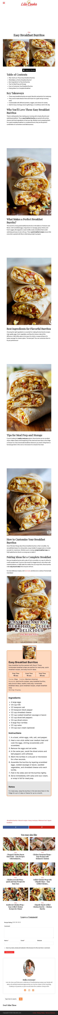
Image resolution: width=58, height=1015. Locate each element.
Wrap (29, 32)
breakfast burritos (13, 820)
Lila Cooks (27, 571)
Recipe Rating (8, 922)
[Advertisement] (29, 19)
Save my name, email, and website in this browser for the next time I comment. (28, 948)
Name (6, 940)
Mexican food (43, 820)
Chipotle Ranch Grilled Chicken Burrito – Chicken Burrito (42, 907)
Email (23, 940)
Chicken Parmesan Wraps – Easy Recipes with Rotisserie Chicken (42, 856)
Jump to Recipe (30, 70)
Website (39, 940)
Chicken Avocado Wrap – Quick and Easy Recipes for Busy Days (15, 882)
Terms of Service (50, 1013)
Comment (7, 926)
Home (34, 1013)
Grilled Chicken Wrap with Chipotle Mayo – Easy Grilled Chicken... (42, 882)
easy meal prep (33, 820)
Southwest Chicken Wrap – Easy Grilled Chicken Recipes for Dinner (15, 907)
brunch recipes (23, 820)
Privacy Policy (41, 1013)
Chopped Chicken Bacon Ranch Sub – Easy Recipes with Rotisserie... (16, 856)
